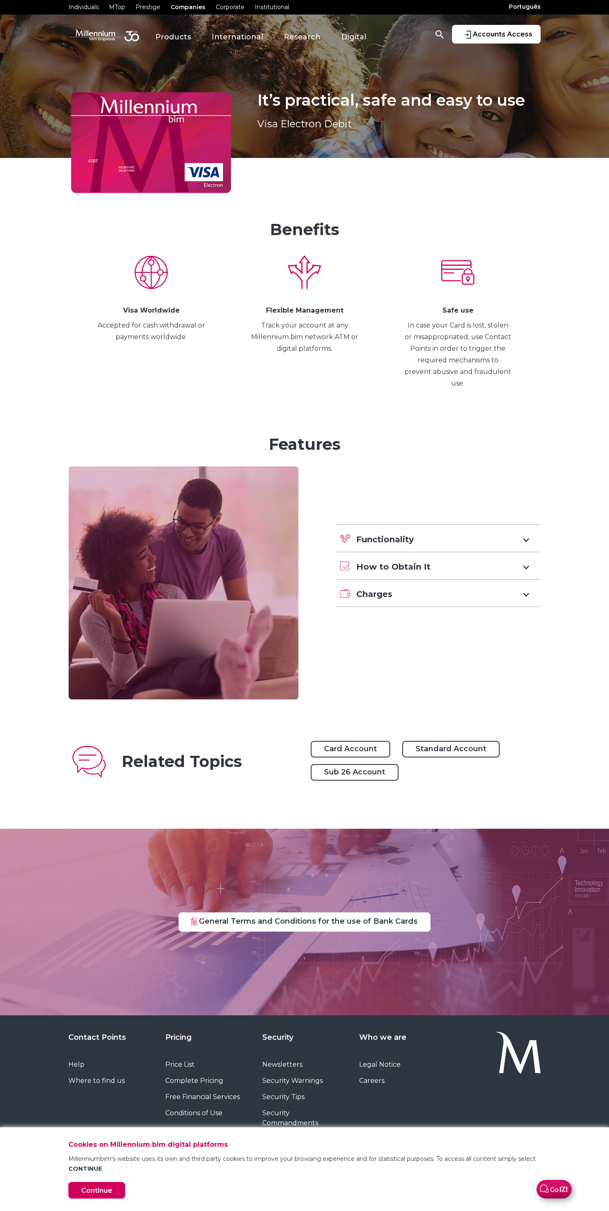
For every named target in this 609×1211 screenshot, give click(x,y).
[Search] (439, 34)
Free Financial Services (202, 1097)
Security (277, 1037)
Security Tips (283, 1097)
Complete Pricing (194, 1081)
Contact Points (97, 1037)
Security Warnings (292, 1081)
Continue (96, 1190)
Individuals (83, 7)
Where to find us (96, 1081)
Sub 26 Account (354, 772)
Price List (180, 1064)
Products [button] (173, 36)
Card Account (350, 748)
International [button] (237, 36)
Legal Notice (380, 1064)
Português (525, 6)
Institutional (272, 7)
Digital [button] (353, 36)
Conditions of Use (193, 1113)
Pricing (178, 1037)
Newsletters (282, 1064)
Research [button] (302, 36)
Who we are (382, 1037)
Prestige (147, 7)
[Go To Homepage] (498, 1053)
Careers (371, 1081)
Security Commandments (290, 1118)
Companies (188, 7)
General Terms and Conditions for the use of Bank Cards (307, 921)
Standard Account (451, 748)
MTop (117, 7)
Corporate (230, 7)
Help (76, 1064)
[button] (438, 538)
